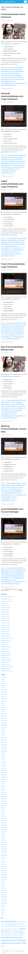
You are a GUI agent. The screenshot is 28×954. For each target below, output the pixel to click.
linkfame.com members (4, 933)
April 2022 (3, 788)
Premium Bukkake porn (7, 408)
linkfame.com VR (15, 935)
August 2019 (3, 857)
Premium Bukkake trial (7, 163)
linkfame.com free (21, 930)
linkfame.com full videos (5, 932)
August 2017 (3, 905)
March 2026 (3, 687)
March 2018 (3, 890)
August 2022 (3, 779)
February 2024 (4, 740)
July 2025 (3, 703)
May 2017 (3, 912)
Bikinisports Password (5, 633)
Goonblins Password (5, 622)
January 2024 (3, 742)
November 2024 (4, 720)
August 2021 (3, 805)
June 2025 (3, 705)
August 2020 (3, 831)
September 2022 (4, 777)
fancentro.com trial (4, 928)
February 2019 (4, 866)
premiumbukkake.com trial (7, 255)
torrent (8, 943)
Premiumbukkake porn (6, 79)
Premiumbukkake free (6, 248)
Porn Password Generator (8, 1)
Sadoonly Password (5, 616)
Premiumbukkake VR (18, 248)
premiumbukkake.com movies (8, 171)
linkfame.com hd (11, 932)
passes (3, 940)
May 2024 (3, 733)
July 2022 (3, 781)
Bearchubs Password (5, 651)
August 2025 (3, 701)
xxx (2, 945)
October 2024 (3, 722)
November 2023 (4, 746)
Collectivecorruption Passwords (7, 666)
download (11, 921)
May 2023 (3, 759)
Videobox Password (5, 644)
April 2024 (3, 735)
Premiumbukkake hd (6, 165)
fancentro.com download (5, 923)
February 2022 (4, 792)
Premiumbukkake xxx (6, 250)
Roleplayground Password (6, 640)
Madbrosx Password (5, 642)
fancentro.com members (20, 924)
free (21, 928)
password (10, 940)
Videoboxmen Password (5, 646)
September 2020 (4, 829)
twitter (17, 943)
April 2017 (3, 914)
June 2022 (3, 783)
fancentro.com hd (4, 924)
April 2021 (3, 814)
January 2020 (3, 846)
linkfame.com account (6, 930)
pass (20, 937)
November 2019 (4, 851)
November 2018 (4, 872)
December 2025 (4, 692)
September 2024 (4, 724)
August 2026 (3, 677)
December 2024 (4, 718)
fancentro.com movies (4, 926)
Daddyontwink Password (6, 655)
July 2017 (3, 907)
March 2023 (3, 764)
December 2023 (4, 744)
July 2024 (3, 729)
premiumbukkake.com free (7, 416)
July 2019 (3, 859)
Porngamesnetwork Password (6, 638)
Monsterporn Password (5, 625)
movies (16, 937)
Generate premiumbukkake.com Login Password (12, 96)
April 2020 (3, 840)
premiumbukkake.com (7, 43)
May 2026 (3, 683)
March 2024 (3, 737)
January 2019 (3, 868)
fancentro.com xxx (16, 928)
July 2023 (3, 755)
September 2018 (4, 877)
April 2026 (3, 685)
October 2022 (3, 775)
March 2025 (3, 711)
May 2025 (3, 707)
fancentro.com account (21, 921)
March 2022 (3, 790)
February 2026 (4, 690)
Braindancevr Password (5, 618)
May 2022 (3, 785)
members (9, 937)
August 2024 (3, 727)
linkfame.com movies (11, 933)
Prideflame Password (5, 649)
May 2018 (3, 886)
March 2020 (3, 842)
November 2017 (4, 899)
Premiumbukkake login (7, 75)
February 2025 (4, 714)
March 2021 (3, 816)
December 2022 (4, 770)
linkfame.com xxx (21, 935)
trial (13, 943)
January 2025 (3, 716)
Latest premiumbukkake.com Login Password (12, 184)
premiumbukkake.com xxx (10, 85)
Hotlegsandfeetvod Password (6, 670)
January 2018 (3, 894)
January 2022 (3, 794)
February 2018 (4, 892)
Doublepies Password (5, 664)
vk (22, 943)
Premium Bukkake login (7, 159)
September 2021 (4, 803)
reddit (3, 943)
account (4, 921)
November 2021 (4, 798)
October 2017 (3, 901)
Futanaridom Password (5, 620)
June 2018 (3, 883)
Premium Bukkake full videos (15, 157)
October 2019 (3, 853)
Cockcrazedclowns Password (6, 601)
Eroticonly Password (5, 614)
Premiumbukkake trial (18, 79)
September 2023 (4, 751)
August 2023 (3, 753)
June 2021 (3, 809)
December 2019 (4, 849)
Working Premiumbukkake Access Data (13, 429)
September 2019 (4, 855)
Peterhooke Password (5, 609)
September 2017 (4, 903)
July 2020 (3, 833)
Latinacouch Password (5, 629)
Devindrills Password (5, 612)
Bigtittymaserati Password (6, 668)
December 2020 (4, 822)
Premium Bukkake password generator (15, 161)
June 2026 (3, 681)
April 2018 (3, 888)
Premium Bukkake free (12, 67)
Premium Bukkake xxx (6, 329)
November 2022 (4, 772)
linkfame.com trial (10, 935)
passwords (18, 940)
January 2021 (3, 820)
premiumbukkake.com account (8, 81)
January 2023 (3, 768)
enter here (3, 62)
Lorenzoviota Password (5, 607)
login (3, 937)
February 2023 (4, 766)
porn (24, 940)
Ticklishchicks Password (6, 659)
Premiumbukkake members (18, 165)
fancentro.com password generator (13, 926)
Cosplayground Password (6, 636)
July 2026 (3, 679)
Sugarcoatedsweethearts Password (7, 596)
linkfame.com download (15, 930)
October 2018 (3, 875)
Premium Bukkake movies (7, 71)
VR (24, 943)
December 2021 (4, 796)
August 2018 (3, 879)
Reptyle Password (4, 603)
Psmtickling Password (5, 657)
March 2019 (3, 864)
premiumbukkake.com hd (7, 581)
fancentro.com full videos (19, 923)
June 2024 (3, 731)
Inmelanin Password (5, 631)
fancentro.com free (12, 923)
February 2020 (4, 844)
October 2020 (3, 827)
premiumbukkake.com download (14, 493)
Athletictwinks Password (6, 653)
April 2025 (3, 709)
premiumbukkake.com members (12, 583)
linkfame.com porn (4, 935)
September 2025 (4, 698)
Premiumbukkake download (13, 73)
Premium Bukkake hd (17, 69)
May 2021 (3, 811)
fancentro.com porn (22, 926)
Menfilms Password (5, 662)
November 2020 (4, 825)
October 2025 (3, 696)
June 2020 (3, 835)
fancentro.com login (11, 925)
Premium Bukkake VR (18, 163)
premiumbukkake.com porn (8, 500)
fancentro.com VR (10, 928)
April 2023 (3, 761)
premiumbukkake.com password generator (11, 253)
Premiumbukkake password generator (15, 77)
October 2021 (3, 801)
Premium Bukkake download (14, 155)
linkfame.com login (18, 932)
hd (24, 928)
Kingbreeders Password (5, 605)
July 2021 (3, 807)
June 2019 (3, 862)
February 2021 (4, 818)
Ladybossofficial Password (6, 599)
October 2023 (3, 748)
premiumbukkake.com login (8, 83)
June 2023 (3, 757)
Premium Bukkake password (8, 244)
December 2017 (4, 896)
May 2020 (3, 838)
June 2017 (3, 910)
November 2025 (4, 694)
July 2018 (3, 881)
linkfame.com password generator (20, 933)
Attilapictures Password (5, 627)
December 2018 (4, 870)
